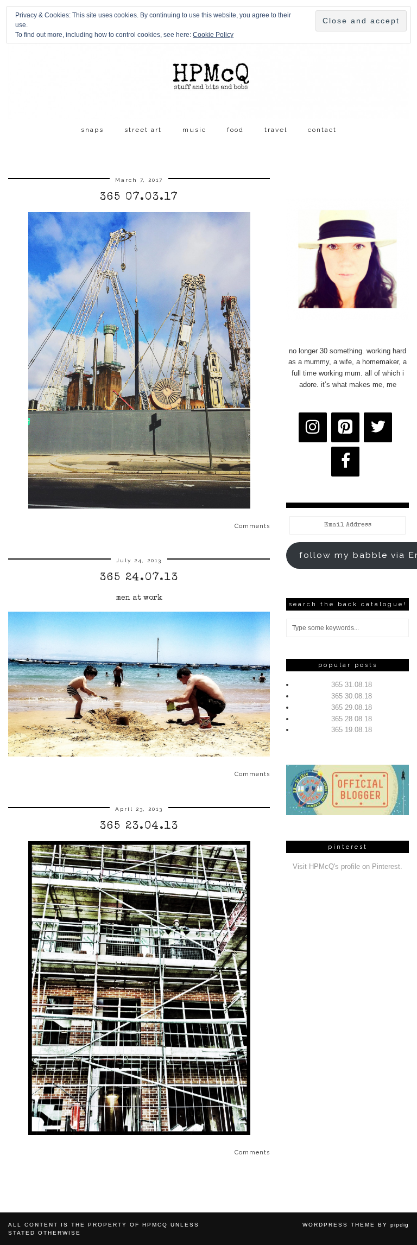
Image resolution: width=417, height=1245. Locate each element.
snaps (92, 130)
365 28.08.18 (351, 719)
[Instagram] (313, 427)
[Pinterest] (345, 427)
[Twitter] (378, 427)
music (194, 130)
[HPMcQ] (208, 59)
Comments (252, 526)
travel (275, 130)
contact (322, 130)
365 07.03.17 (139, 197)
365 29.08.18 (351, 707)
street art (143, 130)
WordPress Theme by (355, 1225)
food (235, 130)
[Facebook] (345, 462)
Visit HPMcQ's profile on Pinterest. (347, 866)
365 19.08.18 (351, 730)
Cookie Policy (213, 35)
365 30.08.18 (351, 696)
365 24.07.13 (139, 578)
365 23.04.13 (139, 826)
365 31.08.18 (351, 685)
